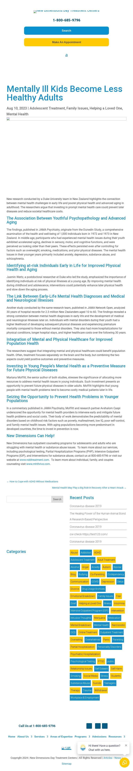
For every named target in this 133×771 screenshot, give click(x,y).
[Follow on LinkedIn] (98, 726)
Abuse (74, 552)
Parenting (118, 639)
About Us (23, 736)
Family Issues (77, 108)
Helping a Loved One (106, 108)
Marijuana (99, 617)
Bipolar (117, 567)
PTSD (101, 661)
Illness (107, 603)
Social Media (91, 675)
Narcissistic (118, 625)
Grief (73, 603)
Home (11, 736)
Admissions (99, 736)
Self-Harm (116, 668)
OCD (73, 632)
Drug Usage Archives (93, 588)
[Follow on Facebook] (89, 726)
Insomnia (119, 603)
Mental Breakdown (81, 625)
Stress (104, 675)
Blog (73, 574)
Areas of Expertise (61, 736)
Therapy (75, 690)
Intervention (117, 610)
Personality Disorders (109, 646)
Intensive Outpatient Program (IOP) (89, 610)
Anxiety (96, 567)
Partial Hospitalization (83, 646)
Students (116, 675)
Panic (106, 639)
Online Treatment (88, 632)
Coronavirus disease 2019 (85, 506)
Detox (120, 581)
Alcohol (75, 567)
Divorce (75, 588)
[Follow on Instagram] (105, 726)
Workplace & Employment (85, 697)
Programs (81, 736)
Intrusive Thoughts (81, 617)
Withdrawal (101, 690)
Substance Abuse (80, 683)
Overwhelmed (92, 639)
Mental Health (17, 114)
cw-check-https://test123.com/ (89, 534)
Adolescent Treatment (47, 108)
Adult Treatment (106, 559)
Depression (108, 581)
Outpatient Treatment (111, 632)
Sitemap (66, 763)
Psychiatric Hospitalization (85, 654)
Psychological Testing (83, 661)
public (110, 661)
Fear (118, 596)
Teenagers (110, 683)
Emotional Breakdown (83, 596)
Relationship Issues (81, 668)
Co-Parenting (97, 574)
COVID (95, 581)
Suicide (97, 683)
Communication (79, 581)
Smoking (76, 675)
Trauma (87, 690)
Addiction (86, 552)
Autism (106, 567)
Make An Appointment (66, 42)
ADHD (97, 552)
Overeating (76, 639)
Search (66, 30)
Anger (85, 567)
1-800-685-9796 (66, 20)
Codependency (116, 574)
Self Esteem (101, 668)
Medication (114, 617)
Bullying (83, 574)
